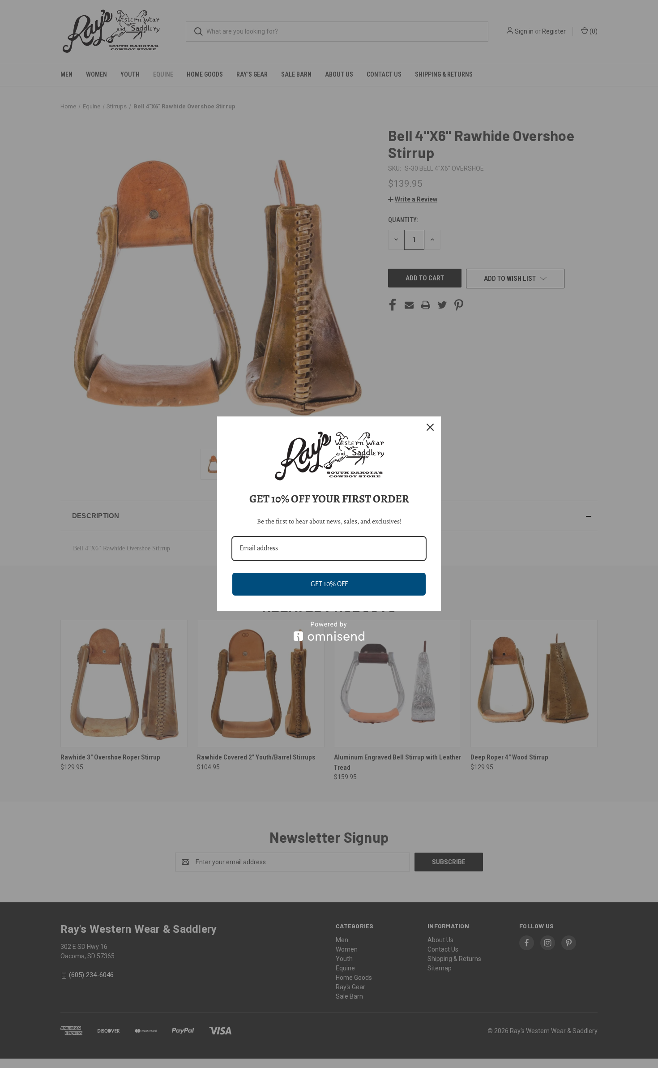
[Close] (430, 427)
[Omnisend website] (329, 631)
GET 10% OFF (329, 584)
